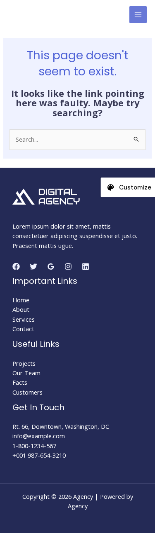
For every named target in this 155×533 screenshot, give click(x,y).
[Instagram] (68, 266)
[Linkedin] (85, 266)
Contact (23, 329)
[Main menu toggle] (138, 14)
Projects (24, 363)
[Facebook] (16, 266)
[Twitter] (33, 266)
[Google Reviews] (51, 266)
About (20, 309)
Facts (19, 382)
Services (23, 319)
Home (20, 300)
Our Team (26, 373)
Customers (27, 392)
